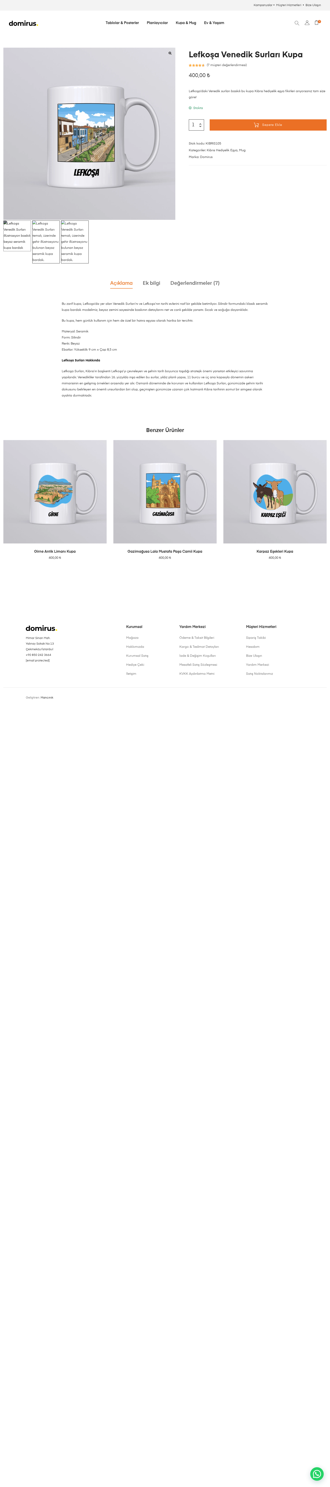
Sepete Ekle (272, 125)
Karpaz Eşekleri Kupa (275, 552)
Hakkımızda (135, 646)
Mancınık (47, 697)
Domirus (206, 157)
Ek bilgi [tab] (151, 283)
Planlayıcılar (157, 23)
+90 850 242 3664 (38, 655)
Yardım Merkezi (257, 664)
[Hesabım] (307, 23)
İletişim (131, 673)
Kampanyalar (263, 5)
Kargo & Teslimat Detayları (199, 646)
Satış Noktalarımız (259, 673)
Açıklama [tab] (121, 283)
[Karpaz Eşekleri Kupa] (275, 491)
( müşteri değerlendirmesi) (227, 65)
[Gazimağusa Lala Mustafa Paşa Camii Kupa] (165, 491)
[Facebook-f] (40, 672)
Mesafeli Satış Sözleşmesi (198, 664)
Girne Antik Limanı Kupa (55, 552)
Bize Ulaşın (313, 5)
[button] (170, 53)
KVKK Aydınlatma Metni (196, 673)
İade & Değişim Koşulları (197, 655)
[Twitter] (53, 672)
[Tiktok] (46, 672)
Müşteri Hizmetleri (289, 5)
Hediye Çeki (135, 664)
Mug (242, 150)
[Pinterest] (34, 672)
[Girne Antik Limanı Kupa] (55, 491)
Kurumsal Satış (137, 655)
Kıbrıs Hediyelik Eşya (222, 150)
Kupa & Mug (186, 23)
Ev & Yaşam (214, 23)
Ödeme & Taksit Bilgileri (196, 637)
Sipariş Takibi (256, 637)
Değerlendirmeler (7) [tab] (195, 283)
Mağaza (132, 637)
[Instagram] (27, 672)
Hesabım (253, 646)
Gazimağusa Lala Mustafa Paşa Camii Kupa (165, 552)
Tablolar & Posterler (122, 23)
